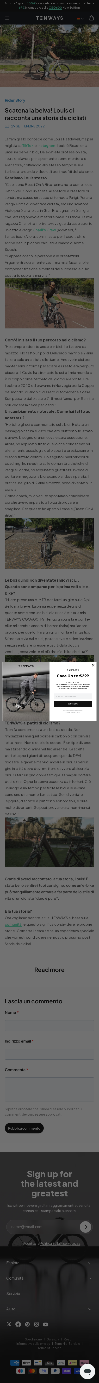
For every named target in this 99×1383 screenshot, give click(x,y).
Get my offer (73, 704)
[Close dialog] (93, 665)
